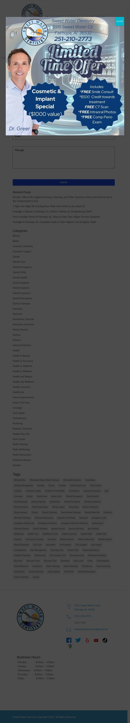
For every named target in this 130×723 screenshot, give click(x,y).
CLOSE (119, 21)
